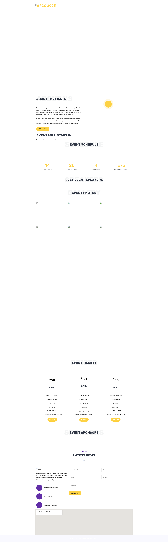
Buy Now (52, 419)
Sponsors (95, 5)
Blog (102, 5)
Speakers (86, 5)
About (68, 5)
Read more (42, 129)
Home (62, 5)
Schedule (76, 5)
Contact (110, 5)
